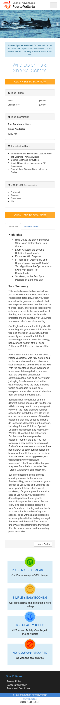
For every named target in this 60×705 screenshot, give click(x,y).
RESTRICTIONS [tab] (31, 226)
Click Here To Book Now (30, 81)
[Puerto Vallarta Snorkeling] (18, 4)
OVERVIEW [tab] (13, 226)
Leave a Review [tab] (43, 544)
